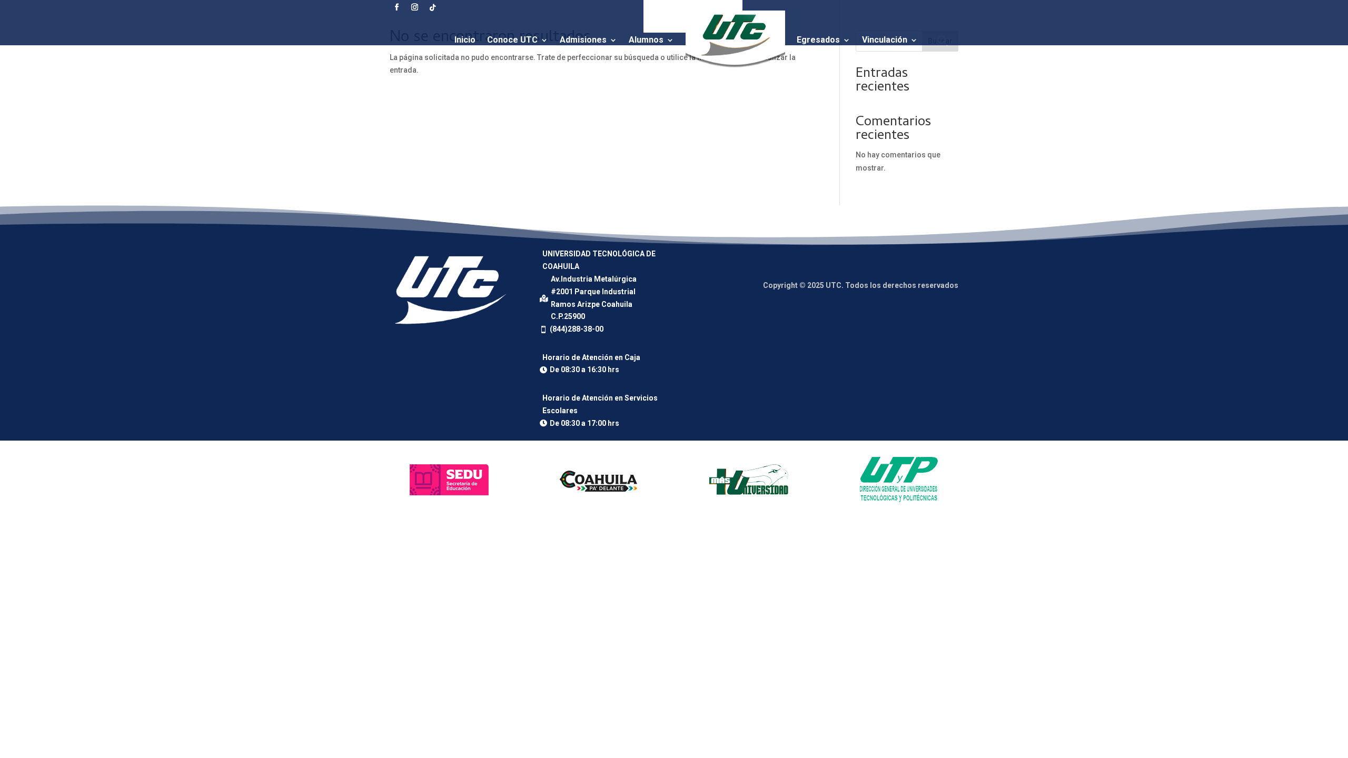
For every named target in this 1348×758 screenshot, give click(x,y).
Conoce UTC (512, 40)
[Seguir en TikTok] (432, 7)
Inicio (464, 40)
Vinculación (884, 40)
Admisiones (583, 40)
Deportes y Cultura (686, 90)
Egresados (818, 40)
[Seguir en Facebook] (396, 7)
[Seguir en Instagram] (414, 7)
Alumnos (646, 40)
